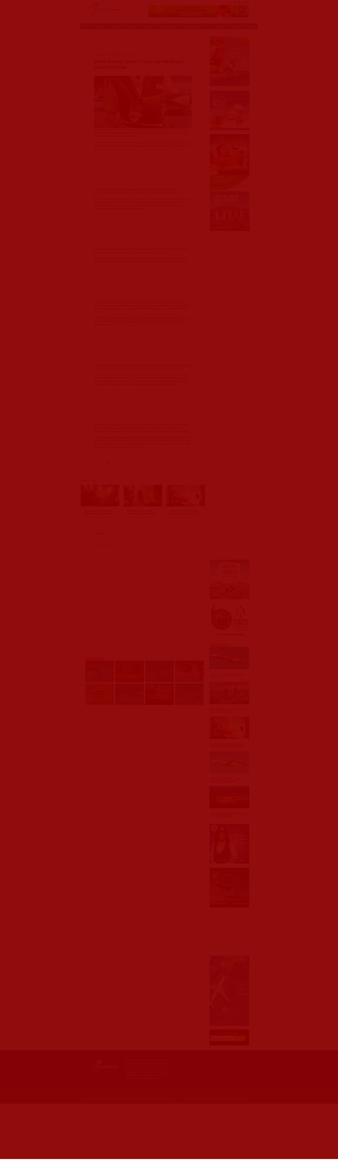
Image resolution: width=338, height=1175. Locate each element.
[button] (184, 1163)
